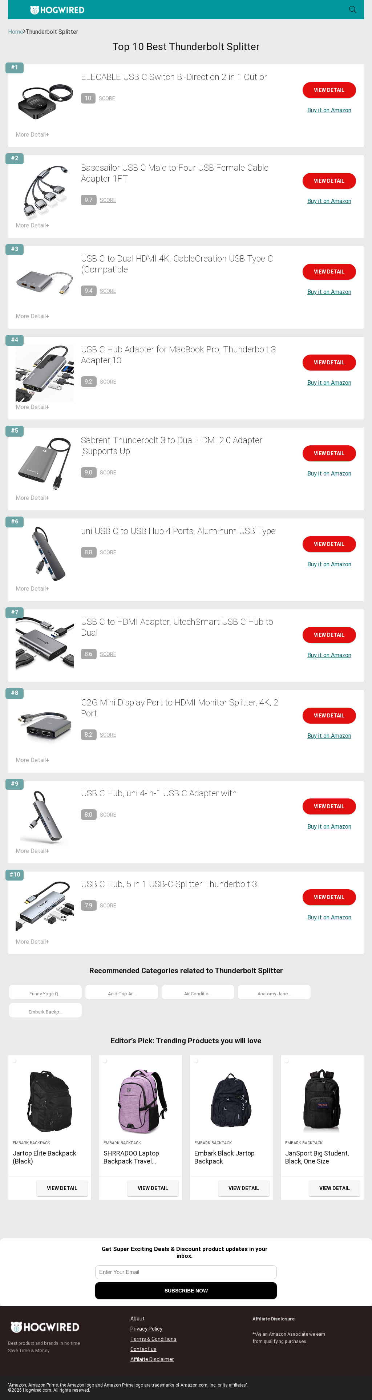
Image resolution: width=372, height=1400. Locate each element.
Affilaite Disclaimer (152, 1359)
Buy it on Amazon (329, 110)
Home (15, 31)
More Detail (32, 134)
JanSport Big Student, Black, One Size (317, 1157)
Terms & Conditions (153, 1339)
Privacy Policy (146, 1329)
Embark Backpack (31, 1143)
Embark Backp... (45, 1012)
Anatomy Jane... (274, 993)
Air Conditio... (198, 993)
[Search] (352, 9)
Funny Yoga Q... (45, 993)
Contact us (143, 1349)
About (137, 1319)
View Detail (329, 90)
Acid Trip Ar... (122, 993)
